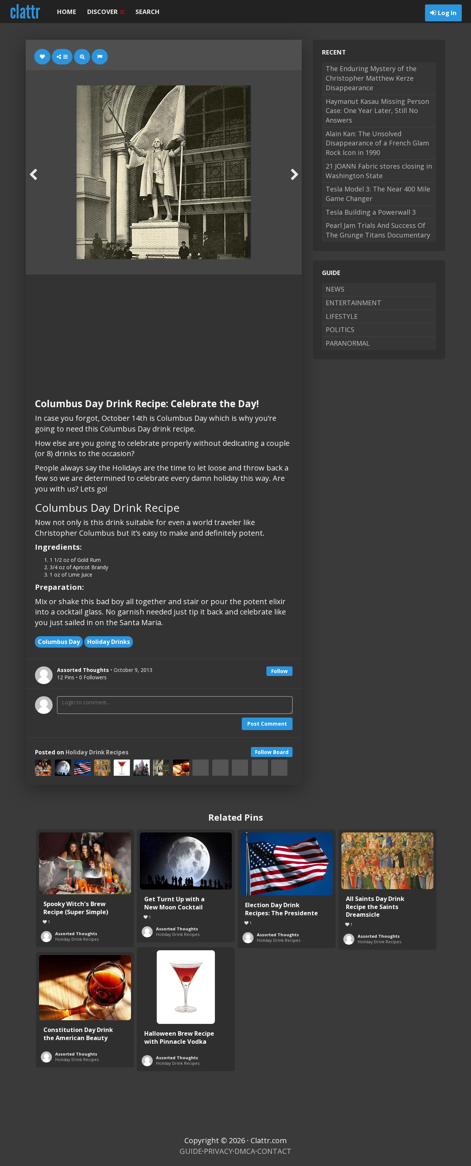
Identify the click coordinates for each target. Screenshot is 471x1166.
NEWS (335, 289)
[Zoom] (82, 56)
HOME (66, 11)
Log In (447, 12)
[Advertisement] (164, 329)
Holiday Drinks (108, 642)
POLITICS (340, 329)
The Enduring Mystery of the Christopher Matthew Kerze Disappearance (371, 78)
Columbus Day (59, 642)
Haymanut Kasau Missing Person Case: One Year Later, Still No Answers (377, 110)
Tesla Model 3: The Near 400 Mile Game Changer (378, 193)
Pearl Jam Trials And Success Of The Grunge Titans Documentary (378, 230)
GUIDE (191, 1151)
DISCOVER (103, 11)
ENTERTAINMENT (353, 302)
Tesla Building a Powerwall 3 (371, 212)
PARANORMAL (348, 343)
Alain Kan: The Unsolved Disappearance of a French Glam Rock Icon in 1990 (377, 143)
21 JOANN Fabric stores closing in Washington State (379, 171)
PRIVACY (218, 1151)
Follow (279, 670)
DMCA (244, 1151)
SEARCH (147, 11)
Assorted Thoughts (76, 933)
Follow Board (271, 751)
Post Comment (267, 723)
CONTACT (274, 1151)
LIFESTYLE (342, 316)
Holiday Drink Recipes (96, 752)
